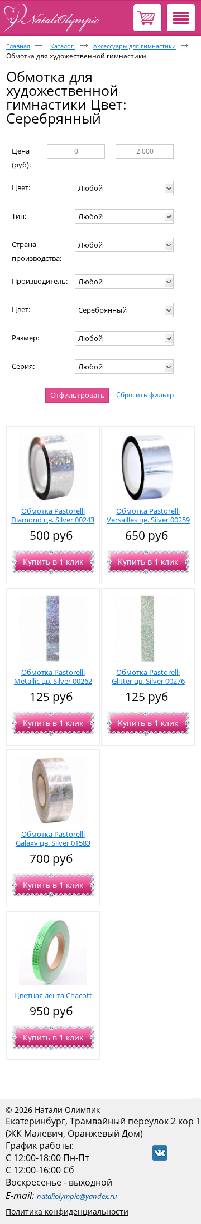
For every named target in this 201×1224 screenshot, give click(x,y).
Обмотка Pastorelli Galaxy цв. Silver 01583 (53, 838)
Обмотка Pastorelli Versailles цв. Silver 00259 (148, 515)
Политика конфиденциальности (67, 1211)
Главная (18, 46)
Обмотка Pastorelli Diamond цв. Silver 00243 (52, 515)
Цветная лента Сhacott (53, 995)
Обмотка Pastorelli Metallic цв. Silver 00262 (53, 676)
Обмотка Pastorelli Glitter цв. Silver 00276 (148, 676)
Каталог (62, 46)
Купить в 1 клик (53, 561)
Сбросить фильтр (145, 394)
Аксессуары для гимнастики (134, 46)
